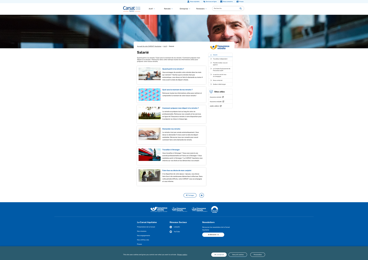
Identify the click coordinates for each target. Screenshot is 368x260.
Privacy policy (182, 254)
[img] (241, 8)
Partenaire (200, 9)
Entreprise (184, 9)
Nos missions (141, 231)
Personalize (258, 254)
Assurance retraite (215, 97)
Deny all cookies (238, 254)
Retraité (167, 9)
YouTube (176, 232)
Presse (139, 244)
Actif (151, 9)
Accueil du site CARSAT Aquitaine (149, 46)
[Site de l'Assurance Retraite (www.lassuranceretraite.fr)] (159, 209)
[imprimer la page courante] (201, 195)
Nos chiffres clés (143, 240)
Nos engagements (143, 235)
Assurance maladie (216, 101)
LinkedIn (176, 227)
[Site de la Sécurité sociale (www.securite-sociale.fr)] (214, 209)
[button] (190, 195)
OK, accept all (219, 254)
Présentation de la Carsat (146, 227)
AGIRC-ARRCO (214, 106)
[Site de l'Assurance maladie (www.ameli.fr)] (180, 209)
